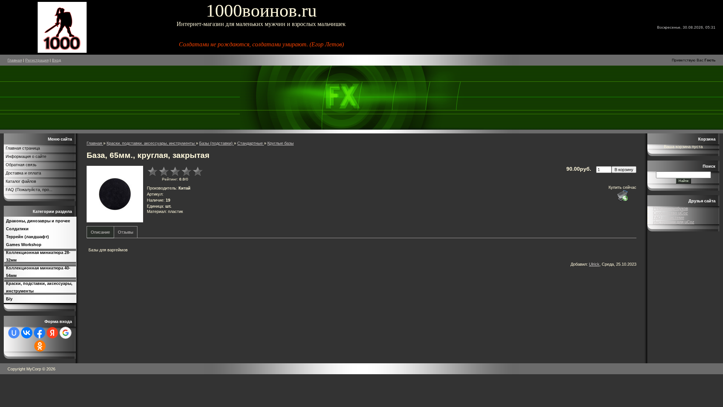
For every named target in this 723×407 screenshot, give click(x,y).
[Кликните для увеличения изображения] (115, 194)
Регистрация (37, 60)
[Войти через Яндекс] (52, 332)
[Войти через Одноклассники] (40, 346)
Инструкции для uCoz (673, 222)
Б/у (9, 299)
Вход (56, 60)
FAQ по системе (668, 217)
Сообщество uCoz (670, 213)
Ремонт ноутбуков (670, 208)
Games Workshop (23, 244)
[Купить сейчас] (622, 196)
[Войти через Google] (65, 333)
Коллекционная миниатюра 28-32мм (38, 256)
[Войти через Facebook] (39, 332)
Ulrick (594, 264)
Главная (15, 60)
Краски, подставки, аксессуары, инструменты (39, 287)
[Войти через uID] (14, 332)
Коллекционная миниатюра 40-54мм (38, 272)
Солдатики (17, 228)
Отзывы (125, 232)
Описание (100, 232)
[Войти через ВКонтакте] (26, 332)
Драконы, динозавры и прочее (38, 221)
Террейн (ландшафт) (27, 236)
